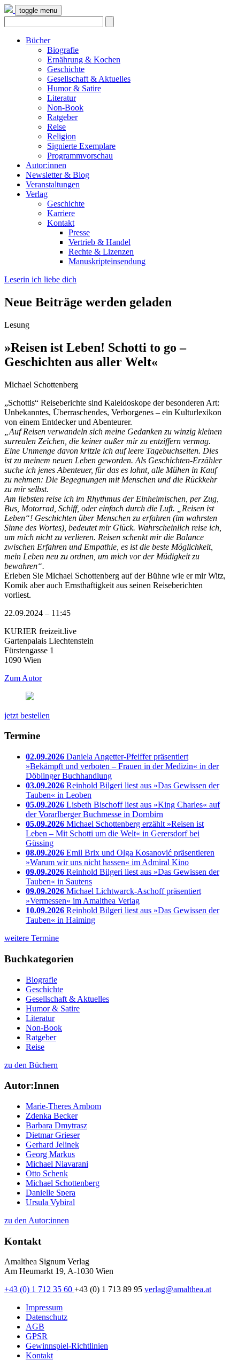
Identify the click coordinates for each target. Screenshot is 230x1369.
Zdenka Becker (52, 1115)
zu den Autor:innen (36, 1220)
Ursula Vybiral (50, 1202)
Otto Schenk (47, 1173)
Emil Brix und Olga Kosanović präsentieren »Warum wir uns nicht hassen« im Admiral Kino (120, 857)
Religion (61, 136)
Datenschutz (46, 1316)
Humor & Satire (74, 88)
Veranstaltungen (53, 184)
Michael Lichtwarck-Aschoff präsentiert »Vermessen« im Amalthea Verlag (113, 896)
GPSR (37, 1336)
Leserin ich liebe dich (40, 279)
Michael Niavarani (57, 1163)
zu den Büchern (31, 1065)
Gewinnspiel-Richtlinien (67, 1345)
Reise (56, 126)
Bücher (38, 40)
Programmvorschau (80, 155)
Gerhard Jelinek (52, 1144)
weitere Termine (31, 938)
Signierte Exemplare (81, 146)
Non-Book (65, 107)
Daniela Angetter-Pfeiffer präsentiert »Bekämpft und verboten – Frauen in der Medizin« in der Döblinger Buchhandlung (122, 766)
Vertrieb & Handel (99, 242)
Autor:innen (46, 165)
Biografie (63, 49)
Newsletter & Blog (57, 174)
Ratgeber (62, 117)
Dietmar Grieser (53, 1134)
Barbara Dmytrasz (56, 1125)
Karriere (61, 213)
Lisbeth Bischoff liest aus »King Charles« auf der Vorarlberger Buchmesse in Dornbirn (123, 809)
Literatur (61, 97)
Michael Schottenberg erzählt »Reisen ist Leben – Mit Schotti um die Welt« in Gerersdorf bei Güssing (115, 833)
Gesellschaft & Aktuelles (89, 78)
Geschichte (66, 69)
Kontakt (60, 222)
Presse (79, 232)
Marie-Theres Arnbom (63, 1106)
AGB (35, 1326)
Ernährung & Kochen (83, 59)
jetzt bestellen (27, 715)
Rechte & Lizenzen (101, 251)
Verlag (37, 194)
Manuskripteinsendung (106, 261)
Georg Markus (50, 1154)
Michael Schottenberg (62, 1183)
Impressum (44, 1307)
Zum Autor (23, 678)
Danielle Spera (50, 1192)
